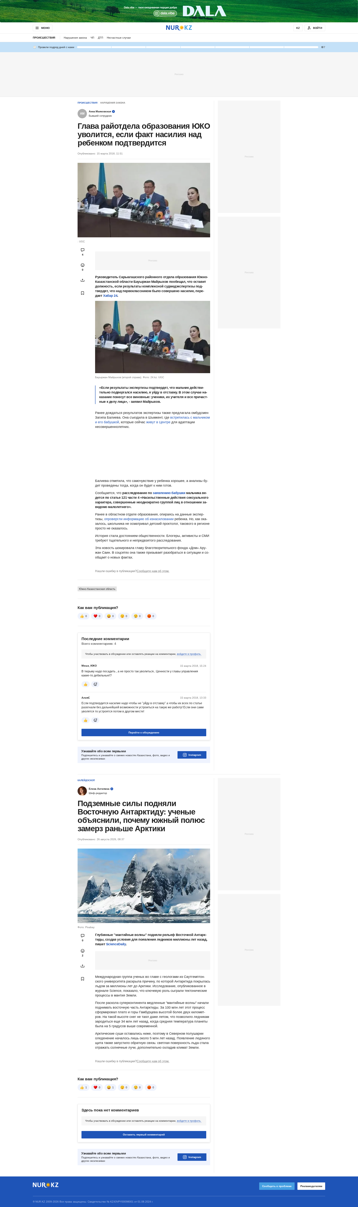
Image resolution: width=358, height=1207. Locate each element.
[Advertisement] (179, 74)
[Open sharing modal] (83, 280)
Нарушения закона (75, 37)
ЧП (92, 37)
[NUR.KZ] (179, 28)
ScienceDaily (116, 944)
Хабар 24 (110, 296)
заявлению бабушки (169, 493)
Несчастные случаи (119, 37)
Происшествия (44, 37)
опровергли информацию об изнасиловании (139, 519)
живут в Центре (158, 422)
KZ (298, 27)
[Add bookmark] (82, 293)
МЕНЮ (45, 27)
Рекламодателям (311, 1186)
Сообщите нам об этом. (153, 571)
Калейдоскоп (86, 780)
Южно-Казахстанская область (97, 588)
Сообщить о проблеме (277, 1186)
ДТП (100, 37)
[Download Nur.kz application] (179, 11)
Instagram (195, 754)
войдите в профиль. (189, 653)
